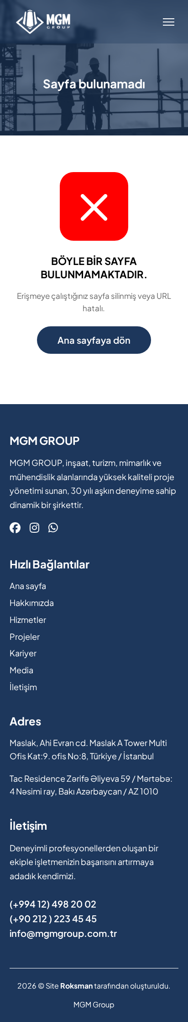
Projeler (25, 636)
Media (21, 670)
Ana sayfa (28, 585)
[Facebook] (15, 527)
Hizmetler (28, 619)
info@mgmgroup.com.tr (63, 933)
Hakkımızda (32, 602)
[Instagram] (34, 527)
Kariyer (23, 653)
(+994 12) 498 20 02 (53, 903)
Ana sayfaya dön (94, 340)
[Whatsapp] (53, 527)
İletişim (23, 686)
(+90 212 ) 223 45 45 (53, 918)
